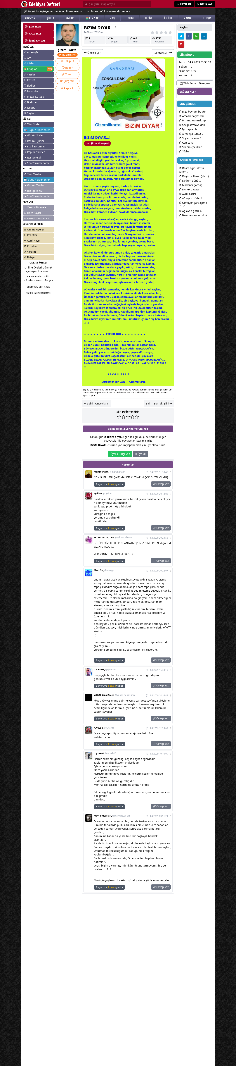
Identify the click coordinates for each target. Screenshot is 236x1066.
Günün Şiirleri (35, 135)
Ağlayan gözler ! (191, 198)
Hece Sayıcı (34, 213)
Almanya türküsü (192, 133)
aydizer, (103, 493)
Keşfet (31, 80)
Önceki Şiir (94, 52)
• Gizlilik (45, 276)
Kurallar (32, 246)
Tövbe (185, 151)
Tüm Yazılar (34, 174)
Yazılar (31, 74)
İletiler (31, 85)
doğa (115, 345)
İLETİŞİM (207, 18)
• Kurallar (29, 280)
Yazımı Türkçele (36, 207)
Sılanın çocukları (191, 147)
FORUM (129, 18)
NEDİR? (148, 18)
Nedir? (31, 107)
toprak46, (105, 753)
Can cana (187, 142)
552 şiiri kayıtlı (68, 54)
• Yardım (38, 280)
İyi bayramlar (190, 129)
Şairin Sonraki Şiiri (157, 403)
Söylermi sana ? (191, 138)
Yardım (31, 251)
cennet (131, 356)
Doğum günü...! (191, 180)
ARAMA (187, 18)
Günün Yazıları (36, 185)
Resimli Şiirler (35, 141)
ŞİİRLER (50, 18)
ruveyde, (104, 727)
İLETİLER (168, 18)
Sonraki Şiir (162, 52)
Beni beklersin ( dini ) (194, 215)
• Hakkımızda (34, 276)
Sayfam (31, 113)
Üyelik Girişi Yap (120, 454)
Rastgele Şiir (35, 157)
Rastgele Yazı (35, 190)
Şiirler (30, 63)
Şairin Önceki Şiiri (97, 403)
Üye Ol (141, 454)
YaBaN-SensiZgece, (115, 695)
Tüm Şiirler (34, 124)
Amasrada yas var (192, 116)
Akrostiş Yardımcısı (38, 218)
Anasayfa (32, 52)
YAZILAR (70, 18)
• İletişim (48, 280)
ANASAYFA (30, 18)
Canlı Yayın (34, 240)
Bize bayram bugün (193, 111)
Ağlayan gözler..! (191, 211)
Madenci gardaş (191, 185)
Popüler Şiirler (36, 152)
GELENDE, (105, 669)
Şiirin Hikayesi (100, 143)
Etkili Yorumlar (36, 146)
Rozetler (32, 235)
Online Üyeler (35, 229)
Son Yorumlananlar (39, 163)
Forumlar (32, 91)
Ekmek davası (190, 189)
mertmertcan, (109, 471)
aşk (92, 153)
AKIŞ (112, 18)
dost (115, 333)
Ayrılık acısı (188, 194)
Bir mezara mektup (193, 120)
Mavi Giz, (104, 570)
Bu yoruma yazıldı (109, 484)
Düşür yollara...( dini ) (195, 176)
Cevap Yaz (162, 484)
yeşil (104, 186)
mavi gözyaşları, (112, 815)
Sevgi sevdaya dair (193, 125)
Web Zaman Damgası (196, 83)
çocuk (104, 311)
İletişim (31, 257)
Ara (29, 58)
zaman (111, 289)
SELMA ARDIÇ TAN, (113, 537)
